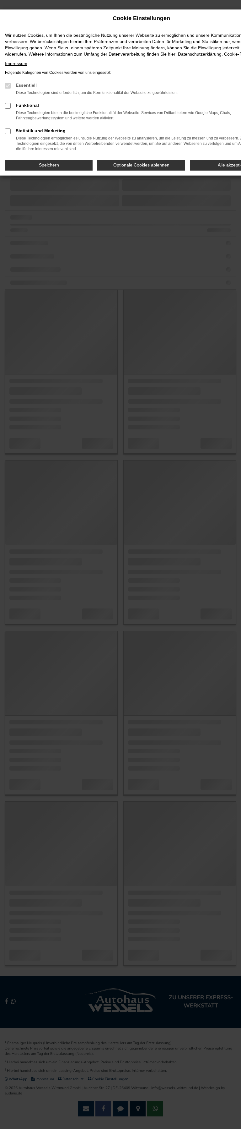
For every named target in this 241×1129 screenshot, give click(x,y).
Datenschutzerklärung (200, 54)
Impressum (16, 63)
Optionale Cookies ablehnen (141, 164)
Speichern (49, 164)
